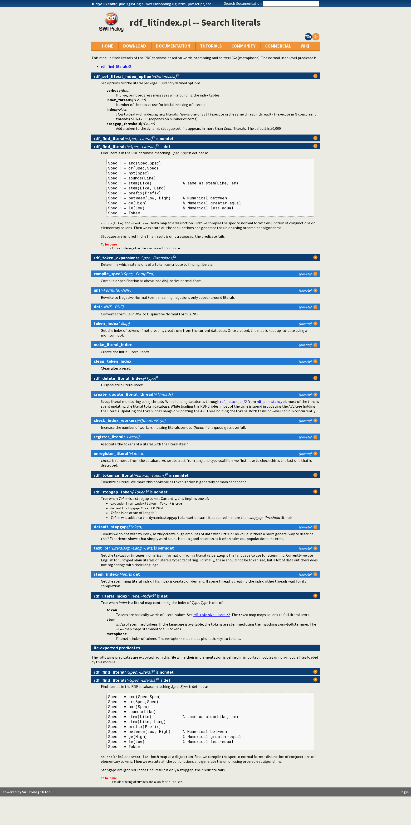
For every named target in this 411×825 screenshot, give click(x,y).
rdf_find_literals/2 (116, 66)
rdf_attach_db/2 (233, 401)
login (405, 792)
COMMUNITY (243, 46)
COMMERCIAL (278, 46)
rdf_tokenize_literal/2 (211, 614)
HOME (107, 46)
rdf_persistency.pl (271, 401)
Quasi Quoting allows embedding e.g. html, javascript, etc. (164, 3)
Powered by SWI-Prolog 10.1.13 (26, 792)
